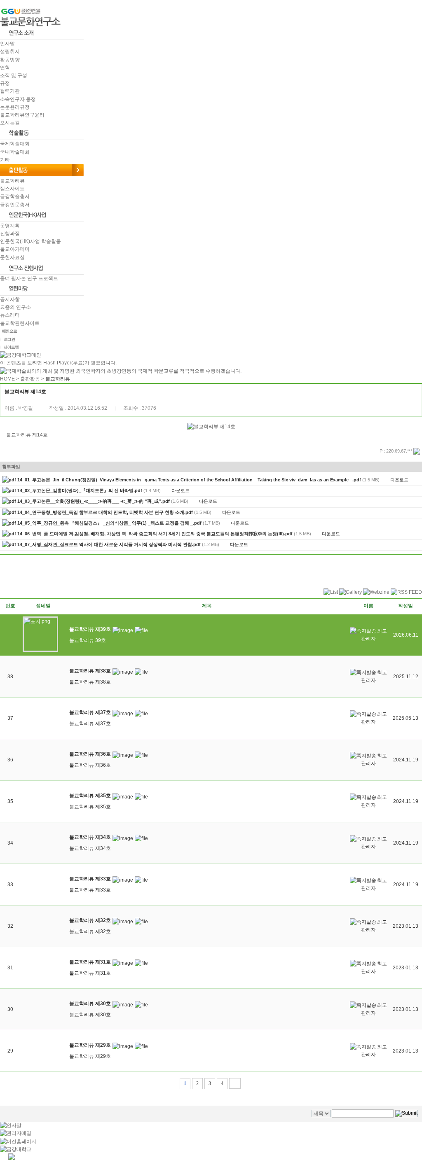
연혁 (5, 67)
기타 (5, 160)
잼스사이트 (12, 188)
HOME (7, 379)
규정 (5, 83)
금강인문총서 (15, 205)
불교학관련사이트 (20, 323)
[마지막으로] (235, 1083)
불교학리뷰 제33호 (90, 890)
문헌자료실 (12, 257)
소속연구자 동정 (18, 99)
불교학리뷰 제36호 (90, 765)
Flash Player (57, 363)
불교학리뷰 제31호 (90, 973)
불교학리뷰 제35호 (90, 807)
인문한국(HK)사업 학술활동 (30, 241)
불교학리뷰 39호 (87, 640)
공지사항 (10, 299)
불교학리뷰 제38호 (90, 682)
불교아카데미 (15, 249)
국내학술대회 (15, 152)
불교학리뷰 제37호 (90, 723)
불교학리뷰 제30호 (90, 1015)
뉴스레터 (10, 315)
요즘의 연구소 (15, 307)
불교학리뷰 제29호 (90, 1056)
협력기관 (10, 91)
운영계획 (10, 226)
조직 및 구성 (13, 75)
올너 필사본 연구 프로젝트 (29, 278)
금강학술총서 (15, 196)
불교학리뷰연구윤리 (22, 115)
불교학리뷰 (12, 181)
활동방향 (10, 60)
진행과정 (10, 233)
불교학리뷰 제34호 (90, 848)
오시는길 (10, 123)
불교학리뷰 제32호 (90, 931)
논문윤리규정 (15, 107)
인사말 (7, 44)
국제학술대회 (15, 144)
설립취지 (10, 51)
